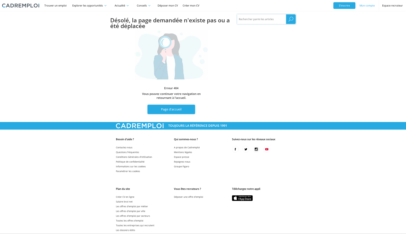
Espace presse (181, 156)
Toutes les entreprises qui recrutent (135, 225)
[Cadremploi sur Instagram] (256, 149)
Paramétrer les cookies (128, 171)
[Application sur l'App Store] (242, 198)
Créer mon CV (191, 5)
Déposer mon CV (168, 5)
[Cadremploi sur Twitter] (245, 149)
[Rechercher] (291, 19)
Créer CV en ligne (125, 196)
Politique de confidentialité (130, 161)
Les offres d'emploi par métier (132, 206)
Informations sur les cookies (131, 166)
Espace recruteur (392, 5)
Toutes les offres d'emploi (129, 220)
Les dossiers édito (125, 230)
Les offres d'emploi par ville (130, 211)
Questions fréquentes (127, 152)
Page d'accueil (171, 109)
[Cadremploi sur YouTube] (266, 149)
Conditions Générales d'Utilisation (134, 156)
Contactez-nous (124, 147)
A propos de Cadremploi (187, 147)
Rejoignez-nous (182, 161)
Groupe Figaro (181, 166)
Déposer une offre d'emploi (188, 196)
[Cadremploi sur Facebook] (235, 149)
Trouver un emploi (55, 5)
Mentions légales (183, 152)
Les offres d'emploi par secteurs (133, 215)
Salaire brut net (124, 201)
